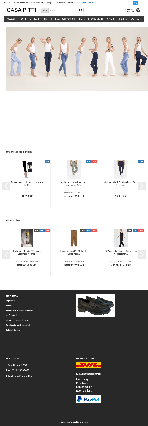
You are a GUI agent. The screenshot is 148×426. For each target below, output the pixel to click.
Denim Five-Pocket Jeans (91, 19)
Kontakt (9, 305)
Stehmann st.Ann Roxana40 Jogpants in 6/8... (74, 183)
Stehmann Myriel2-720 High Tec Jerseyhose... (74, 252)
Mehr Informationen (89, 3)
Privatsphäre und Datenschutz (18, 325)
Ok (135, 3)
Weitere (135, 19)
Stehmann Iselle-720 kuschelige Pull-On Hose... (120, 183)
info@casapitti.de (24, 376)
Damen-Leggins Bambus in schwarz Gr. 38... (27, 183)
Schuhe (110, 19)
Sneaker (123, 19)
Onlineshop (65, 422)
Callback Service (13, 330)
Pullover (10, 19)
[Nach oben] (140, 421)
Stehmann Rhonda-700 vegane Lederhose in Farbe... (27, 252)
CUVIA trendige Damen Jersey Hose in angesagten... (121, 252)
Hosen (23, 19)
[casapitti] (21, 10)
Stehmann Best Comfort (63, 19)
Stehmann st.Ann (38, 19)
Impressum (10, 301)
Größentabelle (12, 315)
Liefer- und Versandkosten (17, 320)
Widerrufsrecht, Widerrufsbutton (19, 310)
